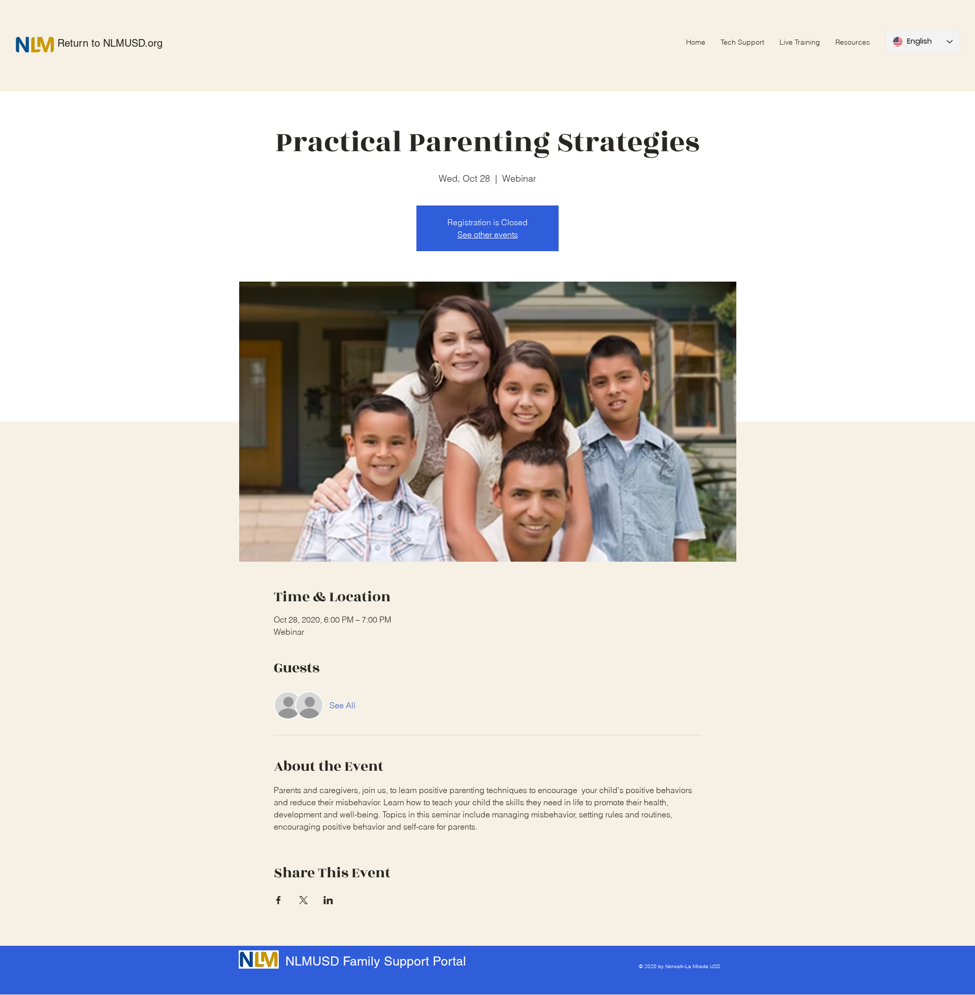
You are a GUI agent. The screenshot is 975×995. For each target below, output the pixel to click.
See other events (488, 234)
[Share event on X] (303, 900)
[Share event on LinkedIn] (328, 900)
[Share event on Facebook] (278, 900)
